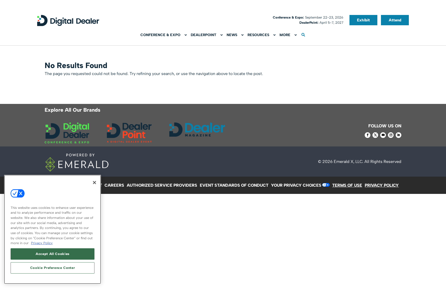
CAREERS (114, 185)
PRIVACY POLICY (382, 185)
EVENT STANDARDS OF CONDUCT (234, 185)
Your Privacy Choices (296, 185)
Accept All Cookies (52, 254)
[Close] (94, 182)
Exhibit (363, 20)
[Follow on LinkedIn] (398, 135)
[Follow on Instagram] (391, 135)
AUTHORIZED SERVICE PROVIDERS (162, 185)
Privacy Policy (42, 243)
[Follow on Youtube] (383, 135)
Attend (395, 20)
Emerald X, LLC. (348, 161)
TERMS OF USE (347, 185)
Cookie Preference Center (52, 268)
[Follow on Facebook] (367, 135)
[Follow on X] (375, 135)
